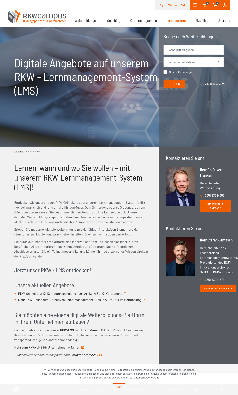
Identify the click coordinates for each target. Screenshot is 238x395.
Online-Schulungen (181, 72)
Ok (119, 387)
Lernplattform (178, 20)
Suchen (174, 84)
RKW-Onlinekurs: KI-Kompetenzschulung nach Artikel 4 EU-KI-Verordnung (70, 293)
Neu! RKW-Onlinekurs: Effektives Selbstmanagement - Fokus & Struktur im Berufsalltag (80, 300)
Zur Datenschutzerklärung (144, 377)
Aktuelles (201, 20)
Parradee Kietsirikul (84, 355)
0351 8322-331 (175, 5)
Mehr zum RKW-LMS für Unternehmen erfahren (47, 347)
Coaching (113, 20)
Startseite (19, 151)
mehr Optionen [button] (212, 83)
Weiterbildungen (86, 20)
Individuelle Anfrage (215, 206)
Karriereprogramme (143, 20)
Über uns (224, 20)
